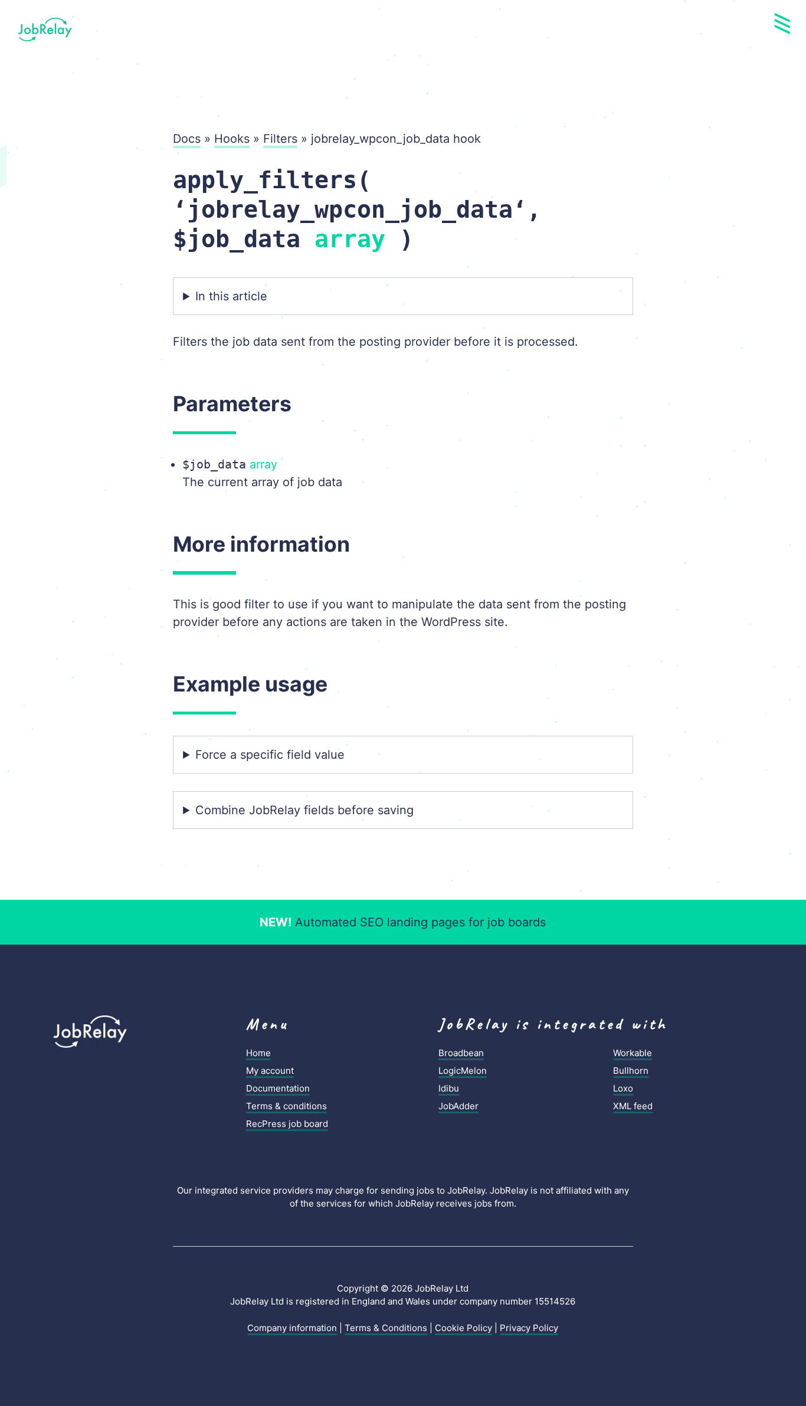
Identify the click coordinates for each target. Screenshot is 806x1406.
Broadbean (461, 1052)
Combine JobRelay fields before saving (304, 810)
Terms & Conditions (386, 1327)
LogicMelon (462, 1070)
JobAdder (458, 1106)
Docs (187, 139)
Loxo (623, 1088)
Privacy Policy (529, 1327)
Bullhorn (630, 1070)
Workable (632, 1052)
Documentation (278, 1088)
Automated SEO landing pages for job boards (403, 922)
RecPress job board (287, 1123)
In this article (231, 296)
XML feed (633, 1106)
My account (270, 1070)
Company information (292, 1327)
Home (258, 1052)
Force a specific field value (270, 755)
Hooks (232, 139)
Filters (280, 139)
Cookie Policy (463, 1327)
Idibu (448, 1088)
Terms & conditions (286, 1106)
